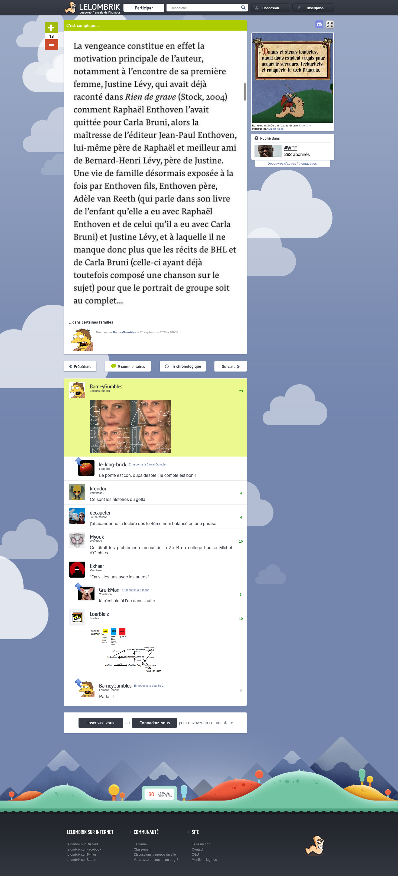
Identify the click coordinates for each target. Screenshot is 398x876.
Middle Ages (275, 128)
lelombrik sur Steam (81, 859)
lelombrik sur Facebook (84, 849)
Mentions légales (204, 859)
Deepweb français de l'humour (100, 12)
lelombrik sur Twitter (81, 854)
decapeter (100, 512)
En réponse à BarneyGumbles (148, 464)
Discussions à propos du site (155, 854)
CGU (195, 854)
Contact (197, 849)
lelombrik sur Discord (82, 844)
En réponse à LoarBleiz (149, 686)
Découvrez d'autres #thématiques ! (292, 163)
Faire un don (201, 844)
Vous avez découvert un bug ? (156, 859)
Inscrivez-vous (100, 722)
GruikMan (109, 590)
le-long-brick (112, 464)
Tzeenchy (305, 125)
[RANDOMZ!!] (330, 25)
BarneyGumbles (124, 332)
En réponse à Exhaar (135, 590)
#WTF (290, 147)
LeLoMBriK (313, 846)
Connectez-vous (154, 722)
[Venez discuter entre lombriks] (319, 25)
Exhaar (97, 566)
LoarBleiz (99, 614)
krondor (98, 488)
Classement (142, 849)
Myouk (97, 536)
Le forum (140, 844)
